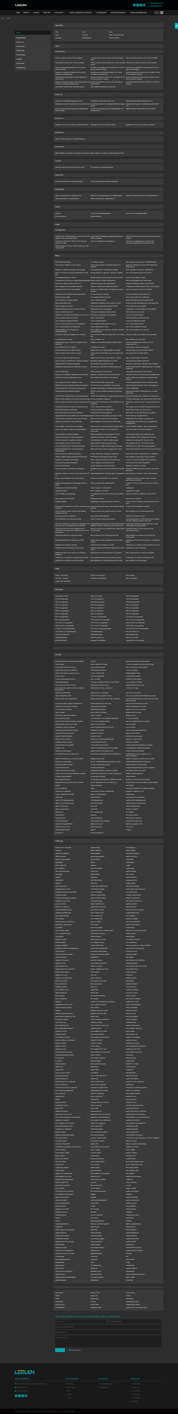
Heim (18, 12)
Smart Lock (20, 42)
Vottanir (69, 1394)
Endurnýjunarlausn (60, 216)
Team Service (71, 1387)
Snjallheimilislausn (96, 216)
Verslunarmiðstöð (138, 12)
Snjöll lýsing (20, 50)
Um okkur (59, 12)
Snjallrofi (19, 59)
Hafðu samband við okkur (80, 12)
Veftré (69, 1398)
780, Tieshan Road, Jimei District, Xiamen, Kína (31, 1384)
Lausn (35, 12)
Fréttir (46, 12)
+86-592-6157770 (156, 6)
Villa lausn (58, 213)
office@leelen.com (156, 3)
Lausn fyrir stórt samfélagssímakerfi (136, 213)
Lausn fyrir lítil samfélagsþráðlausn (101, 213)
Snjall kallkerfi (21, 38)
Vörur (26, 12)
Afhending (70, 1384)
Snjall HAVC (20, 63)
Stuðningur (101, 12)
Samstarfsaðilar (118, 12)
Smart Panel (20, 46)
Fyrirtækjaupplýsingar (106, 1384)
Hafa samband (22, 1379)
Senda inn (60, 1350)
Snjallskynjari (20, 67)
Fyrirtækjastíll (104, 1387)
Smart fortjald (20, 55)
